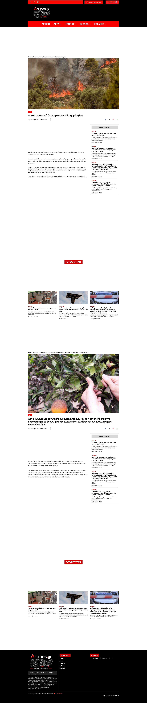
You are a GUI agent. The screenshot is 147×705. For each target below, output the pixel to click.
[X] (37, 2)
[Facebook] (30, 2)
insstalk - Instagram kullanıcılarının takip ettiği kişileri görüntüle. (69, 704)
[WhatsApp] (117, 119)
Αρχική (30, 57)
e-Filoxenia (59, 693)
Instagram (104, 658)
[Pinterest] (113, 119)
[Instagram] (34, 2)
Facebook (95, 658)
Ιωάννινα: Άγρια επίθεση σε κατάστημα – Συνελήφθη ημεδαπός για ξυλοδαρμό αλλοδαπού (104, 184)
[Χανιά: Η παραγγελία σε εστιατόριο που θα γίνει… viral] (42, 297)
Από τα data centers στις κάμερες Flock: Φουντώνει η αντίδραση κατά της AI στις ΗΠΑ (104, 149)
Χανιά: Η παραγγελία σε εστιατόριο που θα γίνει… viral (104, 134)
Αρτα (30, 112)
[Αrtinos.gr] (42, 13)
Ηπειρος (94, 180)
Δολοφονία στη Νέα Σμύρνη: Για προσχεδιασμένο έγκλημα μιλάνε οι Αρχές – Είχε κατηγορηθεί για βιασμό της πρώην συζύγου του (104, 167)
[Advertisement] (73, 40)
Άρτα (34, 57)
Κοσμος (94, 146)
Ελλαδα (94, 131)
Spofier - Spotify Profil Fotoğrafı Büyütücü (39, 704)
